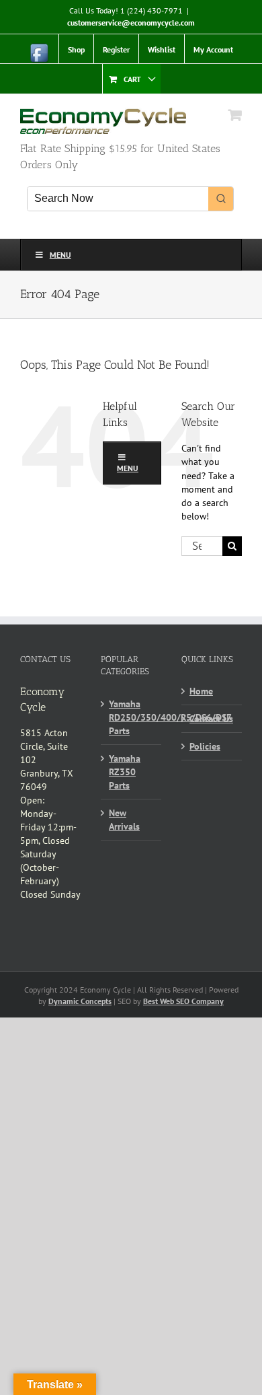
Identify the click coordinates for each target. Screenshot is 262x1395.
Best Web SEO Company (183, 1001)
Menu (60, 255)
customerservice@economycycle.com (131, 22)
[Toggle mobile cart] (235, 115)
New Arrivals (124, 819)
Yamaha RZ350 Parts (124, 771)
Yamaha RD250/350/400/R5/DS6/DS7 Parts (132, 717)
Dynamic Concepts (80, 1001)
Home (201, 691)
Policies (204, 746)
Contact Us (211, 719)
